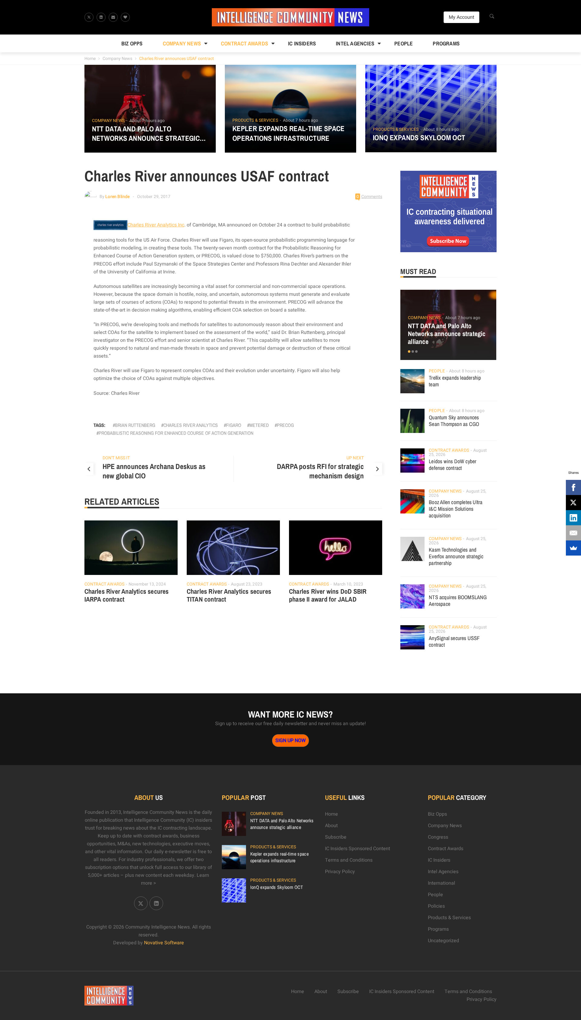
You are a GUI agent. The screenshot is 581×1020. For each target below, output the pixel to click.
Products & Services (255, 120)
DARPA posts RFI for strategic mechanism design (320, 471)
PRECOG (285, 425)
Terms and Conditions (349, 860)
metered (259, 425)
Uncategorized (443, 940)
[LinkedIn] (573, 517)
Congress (438, 837)
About (331, 825)
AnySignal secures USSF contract (454, 641)
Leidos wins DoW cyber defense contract (452, 464)
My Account (461, 17)
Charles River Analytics (190, 425)
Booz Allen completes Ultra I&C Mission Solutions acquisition (455, 508)
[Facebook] (573, 487)
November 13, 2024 (147, 584)
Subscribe (335, 837)
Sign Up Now (290, 740)
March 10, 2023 (348, 584)
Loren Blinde (117, 196)
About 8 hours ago (441, 129)
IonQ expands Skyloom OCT (419, 137)
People (403, 43)
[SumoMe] (573, 548)
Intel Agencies (355, 43)
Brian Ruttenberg (135, 425)
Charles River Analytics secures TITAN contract (229, 595)
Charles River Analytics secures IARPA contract (126, 595)
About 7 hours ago (147, 120)
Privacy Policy (340, 871)
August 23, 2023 (246, 584)
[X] (573, 502)
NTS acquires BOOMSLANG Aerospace (458, 600)
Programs (446, 43)
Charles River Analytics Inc (155, 225)
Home (90, 58)
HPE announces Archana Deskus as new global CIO (154, 471)
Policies (436, 906)
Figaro (233, 425)
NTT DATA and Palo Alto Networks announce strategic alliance (146, 133)
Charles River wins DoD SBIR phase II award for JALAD (327, 595)
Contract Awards (244, 43)
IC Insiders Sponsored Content (357, 848)
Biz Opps (132, 43)
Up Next (355, 458)
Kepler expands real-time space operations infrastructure (288, 133)
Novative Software (164, 942)
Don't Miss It (116, 458)
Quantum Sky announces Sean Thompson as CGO (454, 421)
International (441, 883)
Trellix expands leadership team (455, 381)
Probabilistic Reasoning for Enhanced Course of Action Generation (176, 433)
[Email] (573, 532)
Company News (182, 43)
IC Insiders (302, 43)
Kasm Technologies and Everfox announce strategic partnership (456, 556)
